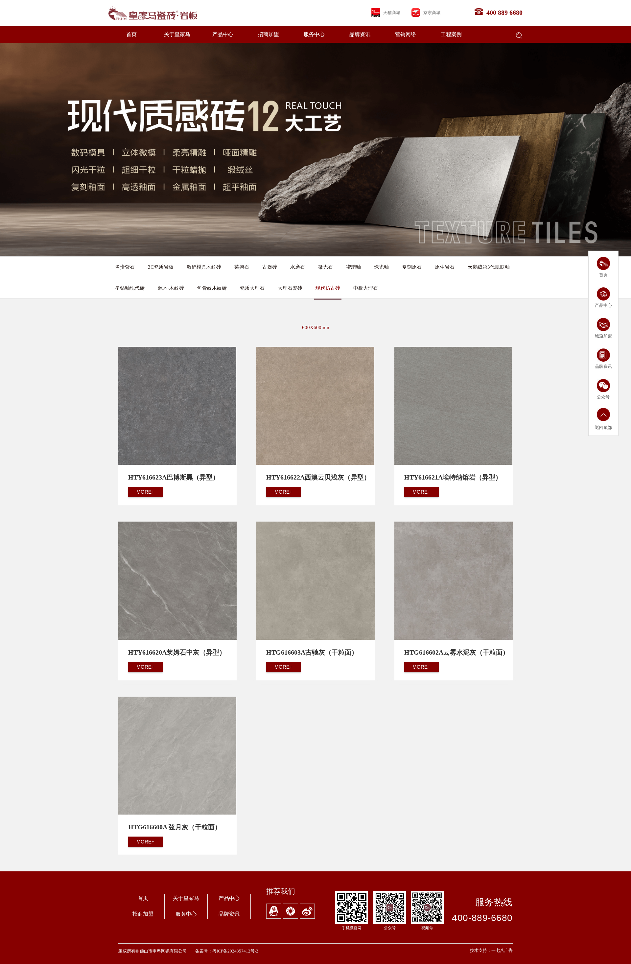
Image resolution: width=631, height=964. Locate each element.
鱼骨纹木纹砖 (212, 288)
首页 (131, 34)
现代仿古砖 (328, 288)
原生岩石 (445, 267)
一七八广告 (502, 950)
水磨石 (297, 267)
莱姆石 (241, 267)
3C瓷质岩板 (161, 267)
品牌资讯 (359, 34)
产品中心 (222, 34)
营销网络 (405, 34)
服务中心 (314, 34)
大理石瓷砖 (290, 288)
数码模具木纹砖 (204, 267)
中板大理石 (365, 288)
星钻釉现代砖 (130, 288)
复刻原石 (412, 267)
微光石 (325, 267)
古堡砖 (269, 267)
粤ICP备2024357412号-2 (235, 951)
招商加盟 (268, 34)
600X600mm (315, 327)
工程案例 (451, 34)
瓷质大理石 (252, 288)
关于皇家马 (177, 34)
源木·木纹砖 (171, 288)
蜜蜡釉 (353, 267)
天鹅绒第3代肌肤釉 (489, 267)
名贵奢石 (125, 267)
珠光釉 (381, 267)
